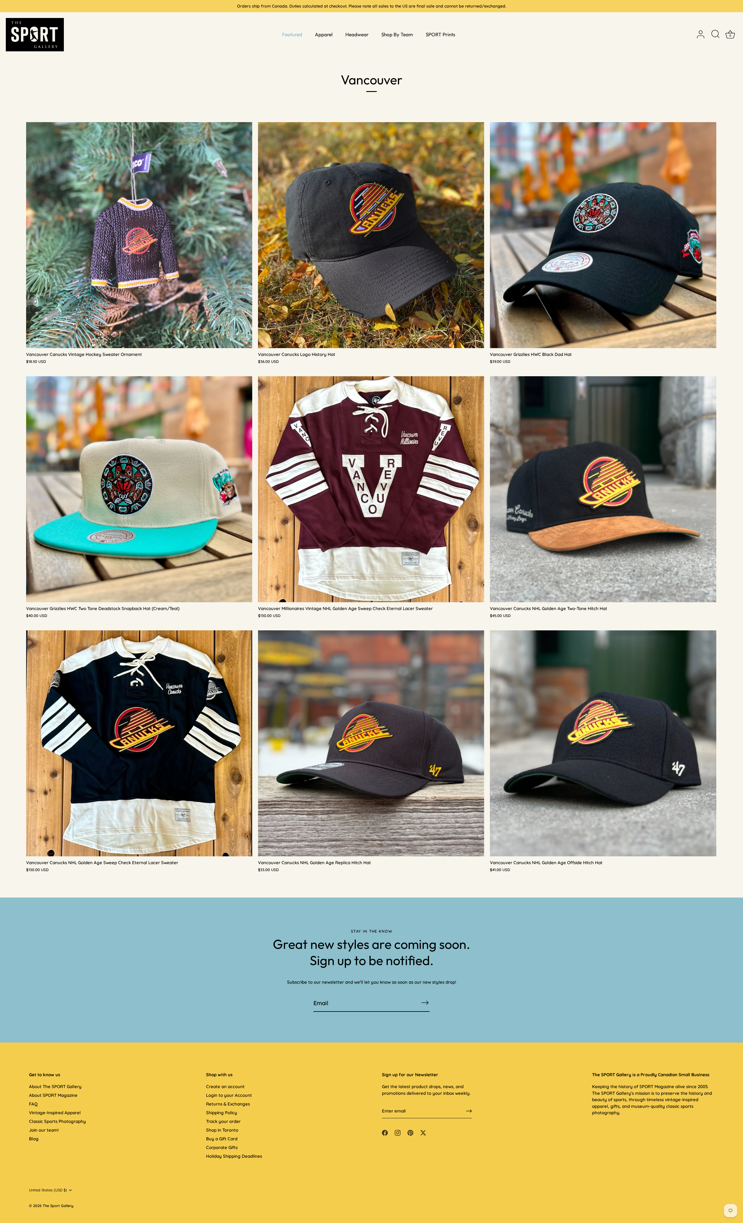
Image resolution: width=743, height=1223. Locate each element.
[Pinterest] (410, 1132)
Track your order (223, 1121)
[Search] (715, 34)
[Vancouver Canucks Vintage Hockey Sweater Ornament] (139, 235)
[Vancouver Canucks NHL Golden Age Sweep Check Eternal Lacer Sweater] (139, 743)
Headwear (357, 34)
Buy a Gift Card (221, 1138)
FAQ (33, 1104)
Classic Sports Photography (57, 1121)
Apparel (324, 34)
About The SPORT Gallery (55, 1086)
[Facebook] (385, 1132)
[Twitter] (423, 1132)
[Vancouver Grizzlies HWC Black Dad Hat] (603, 235)
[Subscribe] (425, 1003)
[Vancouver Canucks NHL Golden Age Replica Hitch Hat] (371, 743)
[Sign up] (469, 1111)
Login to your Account (229, 1095)
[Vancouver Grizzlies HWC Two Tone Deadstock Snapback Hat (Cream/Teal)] (139, 489)
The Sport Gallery (58, 1205)
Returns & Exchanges (228, 1104)
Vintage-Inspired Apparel (55, 1112)
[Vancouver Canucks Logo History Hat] (371, 235)
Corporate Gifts (222, 1147)
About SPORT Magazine (53, 1095)
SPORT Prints (440, 34)
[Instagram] (398, 1132)
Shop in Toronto (222, 1130)
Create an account (225, 1086)
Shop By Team (397, 34)
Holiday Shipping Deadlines (234, 1156)
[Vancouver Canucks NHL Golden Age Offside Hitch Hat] (603, 743)
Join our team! (44, 1130)
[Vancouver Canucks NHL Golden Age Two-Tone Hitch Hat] (603, 489)
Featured (292, 34)
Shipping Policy (221, 1112)
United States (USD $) (48, 1190)
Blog (34, 1138)
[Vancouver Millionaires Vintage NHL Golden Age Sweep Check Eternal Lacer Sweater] (371, 489)
